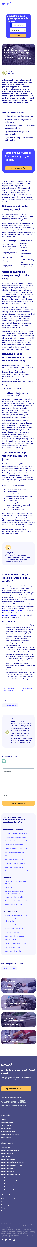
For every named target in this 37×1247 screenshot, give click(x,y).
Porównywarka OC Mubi (14, 897)
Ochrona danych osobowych (10, 1202)
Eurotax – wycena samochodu (16, 915)
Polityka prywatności (8, 1199)
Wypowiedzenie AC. (27, 689)
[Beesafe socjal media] (2, 1240)
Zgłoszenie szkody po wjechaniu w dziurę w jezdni (17, 133)
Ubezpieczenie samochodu (10, 1150)
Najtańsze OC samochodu (14, 845)
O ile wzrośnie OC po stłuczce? (16, 848)
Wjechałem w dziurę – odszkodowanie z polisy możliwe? (19, 139)
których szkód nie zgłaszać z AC (14, 611)
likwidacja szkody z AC (10, 615)
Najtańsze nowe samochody (15, 943)
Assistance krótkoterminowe (15, 837)
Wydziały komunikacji (8, 1131)
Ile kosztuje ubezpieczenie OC (16, 841)
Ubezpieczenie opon (8, 1168)
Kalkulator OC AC (11, 887)
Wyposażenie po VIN (12, 947)
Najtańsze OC (5, 1156)
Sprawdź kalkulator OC (16, 1088)
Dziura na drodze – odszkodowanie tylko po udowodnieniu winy (20, 127)
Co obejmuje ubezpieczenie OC (16, 833)
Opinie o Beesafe (6, 1137)
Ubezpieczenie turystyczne (10, 1134)
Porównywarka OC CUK (13, 905)
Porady (3, 1119)
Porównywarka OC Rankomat (16, 901)
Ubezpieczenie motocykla (14, 936)
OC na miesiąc (10, 856)
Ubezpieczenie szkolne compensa (12, 1162)
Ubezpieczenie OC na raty (14, 867)
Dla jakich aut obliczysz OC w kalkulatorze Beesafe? (15, 892)
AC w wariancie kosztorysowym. (9, 689)
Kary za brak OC (11, 940)
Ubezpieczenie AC (7, 1153)
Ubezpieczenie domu (8, 1159)
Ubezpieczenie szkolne (13, 951)
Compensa (5, 1208)
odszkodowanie (10, 705)
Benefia (3, 1211)
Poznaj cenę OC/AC (18, 168)
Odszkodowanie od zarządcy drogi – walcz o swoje (18, 121)
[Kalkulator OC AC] (18, 26)
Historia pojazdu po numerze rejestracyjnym (15, 920)
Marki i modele (6, 1125)
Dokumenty (5, 1205)
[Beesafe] (6, 3)
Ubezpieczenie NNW (7, 1177)
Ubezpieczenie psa (12, 932)
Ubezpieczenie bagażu (8, 1189)
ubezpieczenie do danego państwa (12, 1165)
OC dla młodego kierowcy (14, 852)
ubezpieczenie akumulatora (10, 1174)
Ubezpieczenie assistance (9, 1186)
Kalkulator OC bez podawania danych (16, 882)
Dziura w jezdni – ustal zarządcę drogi (20, 116)
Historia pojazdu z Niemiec (14, 925)
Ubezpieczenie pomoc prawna (11, 1180)
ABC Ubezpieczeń (7, 1122)
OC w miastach (6, 1128)
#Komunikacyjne (9, 48)
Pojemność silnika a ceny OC (15, 860)
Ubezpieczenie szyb (7, 1171)
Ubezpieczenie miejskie (8, 1183)
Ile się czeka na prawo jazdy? (15, 928)
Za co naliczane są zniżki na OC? (17, 871)
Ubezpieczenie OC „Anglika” (15, 863)
